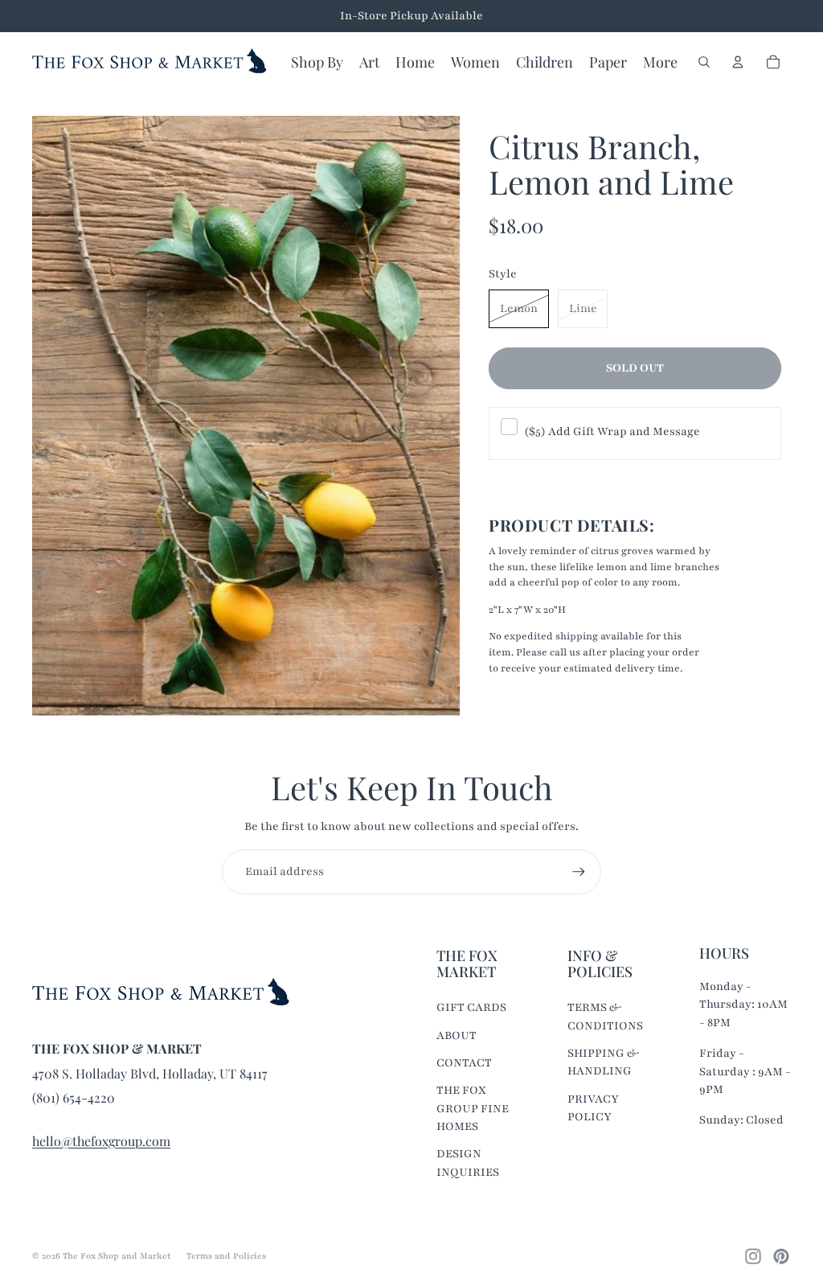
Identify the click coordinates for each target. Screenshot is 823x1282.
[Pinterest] (781, 1256)
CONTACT (464, 1062)
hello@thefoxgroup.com (101, 1140)
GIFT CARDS (471, 1007)
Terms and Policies (226, 1256)
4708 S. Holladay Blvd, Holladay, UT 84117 (150, 1073)
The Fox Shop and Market (116, 1256)
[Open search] (704, 62)
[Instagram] (753, 1256)
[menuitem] (660, 61)
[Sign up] (578, 872)
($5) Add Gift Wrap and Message (612, 431)
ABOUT (456, 1035)
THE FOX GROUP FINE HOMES (472, 1108)
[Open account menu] (737, 62)
